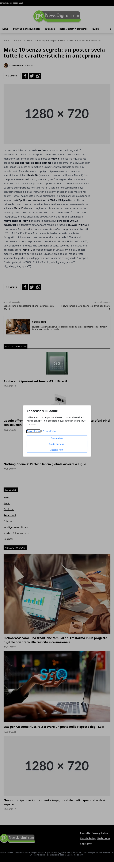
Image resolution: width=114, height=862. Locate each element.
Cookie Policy (33, 431)
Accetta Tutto (56, 449)
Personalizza (57, 438)
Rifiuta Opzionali (57, 444)
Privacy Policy (49, 431)
